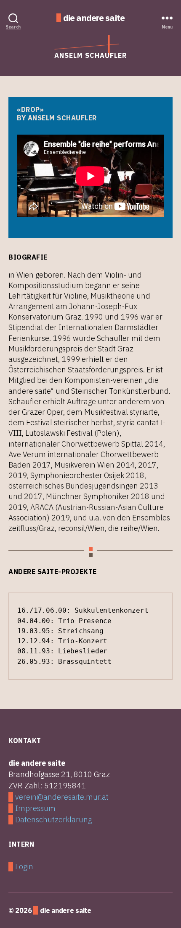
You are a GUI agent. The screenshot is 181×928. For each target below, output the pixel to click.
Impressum (35, 808)
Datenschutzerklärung (53, 819)
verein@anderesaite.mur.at (62, 797)
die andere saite (94, 17)
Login (24, 866)
